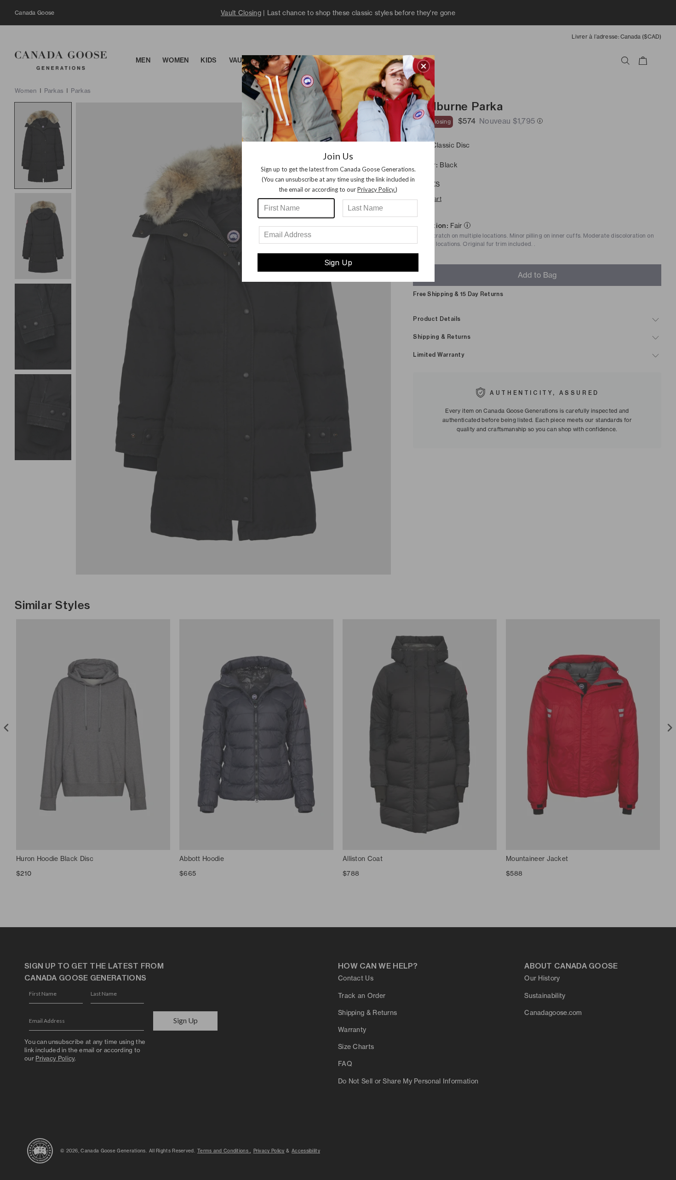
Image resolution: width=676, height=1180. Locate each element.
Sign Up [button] (338, 262)
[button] (423, 66)
